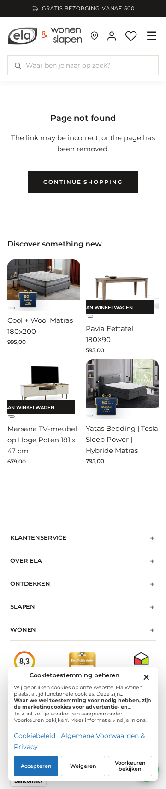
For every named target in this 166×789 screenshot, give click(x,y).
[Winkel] (94, 35)
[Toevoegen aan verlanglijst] (11, 308)
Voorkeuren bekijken (130, 766)
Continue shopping (83, 181)
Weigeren (83, 766)
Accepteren (36, 766)
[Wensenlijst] (131, 36)
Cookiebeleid (34, 735)
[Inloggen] (111, 36)
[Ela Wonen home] (45, 36)
